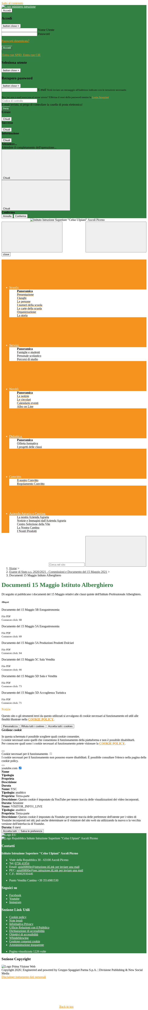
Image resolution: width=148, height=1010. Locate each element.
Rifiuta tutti (32, 726)
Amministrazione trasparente (26, 944)
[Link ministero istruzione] (19, 6)
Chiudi (6, 119)
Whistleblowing (19, 938)
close (6, 254)
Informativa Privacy (21, 924)
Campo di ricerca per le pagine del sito (25, 564)
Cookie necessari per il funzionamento (25, 754)
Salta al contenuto (12, 3)
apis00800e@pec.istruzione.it (50, 870)
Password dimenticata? (15, 40)
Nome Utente (46, 29)
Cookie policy (17, 917)
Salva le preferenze (31, 831)
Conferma (20, 216)
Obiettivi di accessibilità (23, 934)
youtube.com (10, 768)
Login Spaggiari (100, 97)
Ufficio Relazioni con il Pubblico (29, 927)
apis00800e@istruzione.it (48, 866)
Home (13, 568)
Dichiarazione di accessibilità (27, 931)
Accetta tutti (60, 726)
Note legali (16, 920)
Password (44, 34)
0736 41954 (22, 863)
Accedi (7, 10)
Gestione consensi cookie (24, 941)
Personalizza (10, 726)
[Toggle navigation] (32, 237)
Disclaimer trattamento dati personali (24, 977)
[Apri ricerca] (116, 237)
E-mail (42, 89)
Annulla (7, 216)
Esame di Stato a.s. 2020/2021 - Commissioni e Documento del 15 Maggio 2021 (58, 571)
